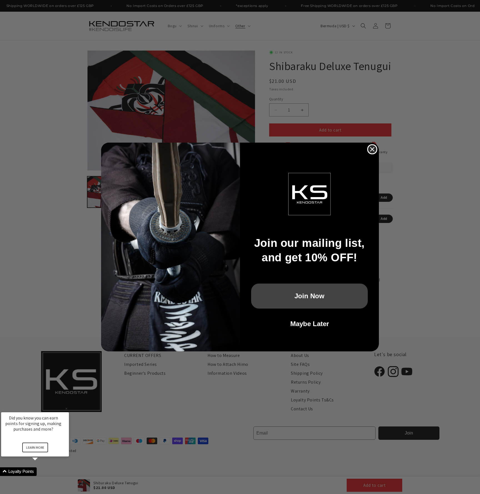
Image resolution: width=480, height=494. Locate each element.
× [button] (66, 408)
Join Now (309, 296)
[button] (41, 471)
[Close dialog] (372, 149)
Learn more (35, 447)
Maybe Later (309, 323)
